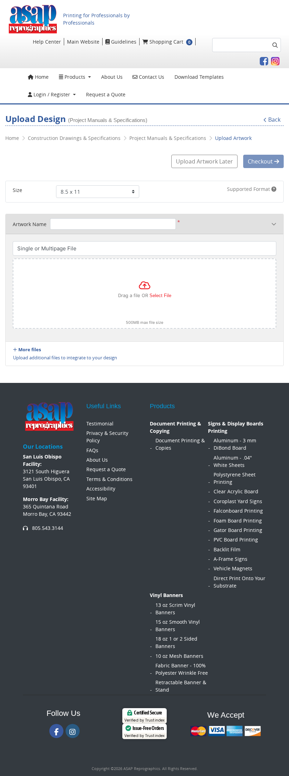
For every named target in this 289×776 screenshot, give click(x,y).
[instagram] (73, 731)
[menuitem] (38, 77)
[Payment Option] (225, 731)
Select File (160, 295)
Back (274, 119)
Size (17, 190)
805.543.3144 (47, 528)
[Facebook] (56, 731)
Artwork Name (30, 224)
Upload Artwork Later (204, 161)
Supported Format (249, 189)
